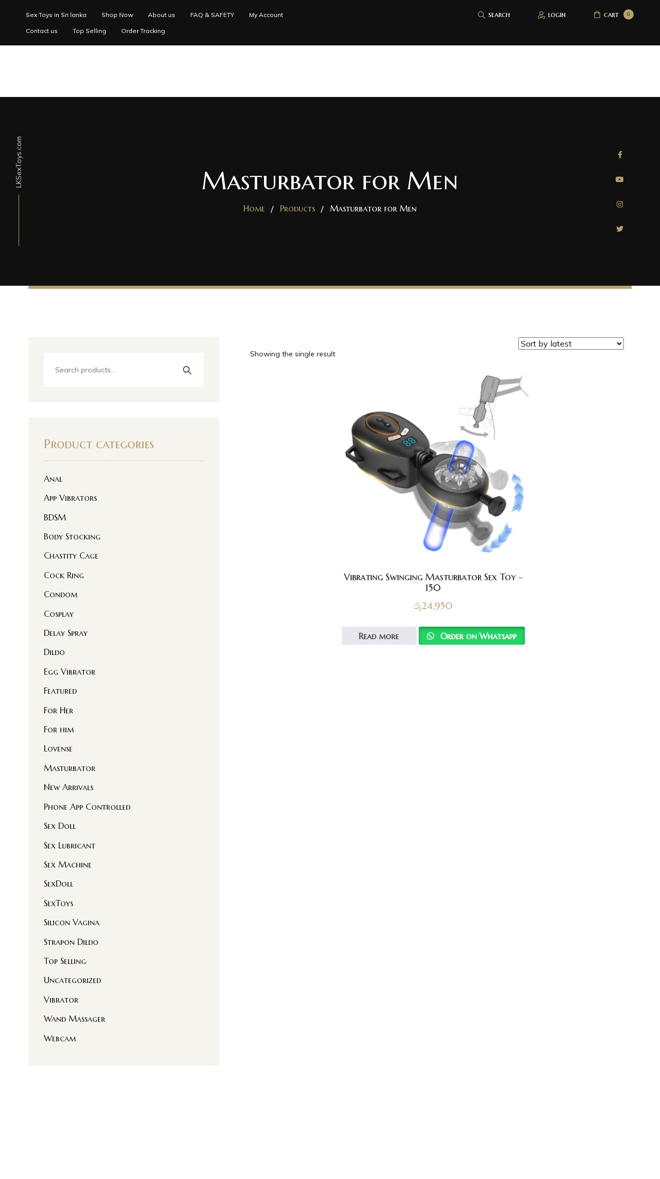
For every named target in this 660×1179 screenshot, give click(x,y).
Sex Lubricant (69, 845)
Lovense (58, 748)
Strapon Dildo (71, 942)
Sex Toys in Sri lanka (56, 15)
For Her (58, 710)
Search (187, 370)
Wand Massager (74, 1018)
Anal (53, 478)
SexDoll (58, 883)
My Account (266, 15)
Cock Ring (64, 575)
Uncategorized (72, 980)
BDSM (55, 517)
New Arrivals (68, 787)
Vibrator (61, 999)
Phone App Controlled (87, 806)
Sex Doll (60, 826)
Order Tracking (143, 31)
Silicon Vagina (72, 922)
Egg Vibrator (69, 671)
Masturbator (69, 768)
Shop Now (117, 15)
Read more (379, 636)
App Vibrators (70, 498)
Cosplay (59, 614)
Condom (60, 594)
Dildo (54, 652)
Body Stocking (72, 536)
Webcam (60, 1038)
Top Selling (89, 31)
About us (161, 15)
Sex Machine (68, 864)
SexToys (58, 903)
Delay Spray (66, 633)
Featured (60, 690)
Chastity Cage (71, 555)
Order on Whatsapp (477, 636)
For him (59, 729)
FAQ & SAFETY (212, 15)
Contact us (42, 31)
